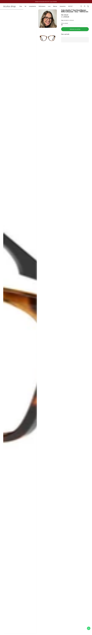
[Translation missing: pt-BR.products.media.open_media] (20, 321)
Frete (62, 20)
